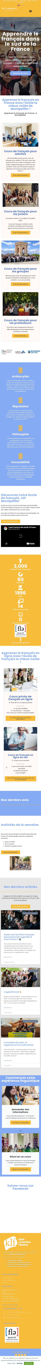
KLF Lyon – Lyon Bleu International (19, 1264)
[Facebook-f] (19, 1355)
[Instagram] (16, 1355)
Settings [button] (20, 1363)
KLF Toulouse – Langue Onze (17, 1266)
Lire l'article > (8, 957)
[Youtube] (22, 1355)
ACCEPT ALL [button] (29, 1363)
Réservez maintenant (21, 1169)
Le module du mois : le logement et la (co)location (19, 1043)
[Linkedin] (25, 1355)
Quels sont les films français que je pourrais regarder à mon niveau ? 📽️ (19, 937)
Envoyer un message (20, 1123)
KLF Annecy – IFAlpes (15, 1260)
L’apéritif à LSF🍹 (13, 992)
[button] (30, 11)
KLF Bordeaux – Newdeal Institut (19, 1262)
